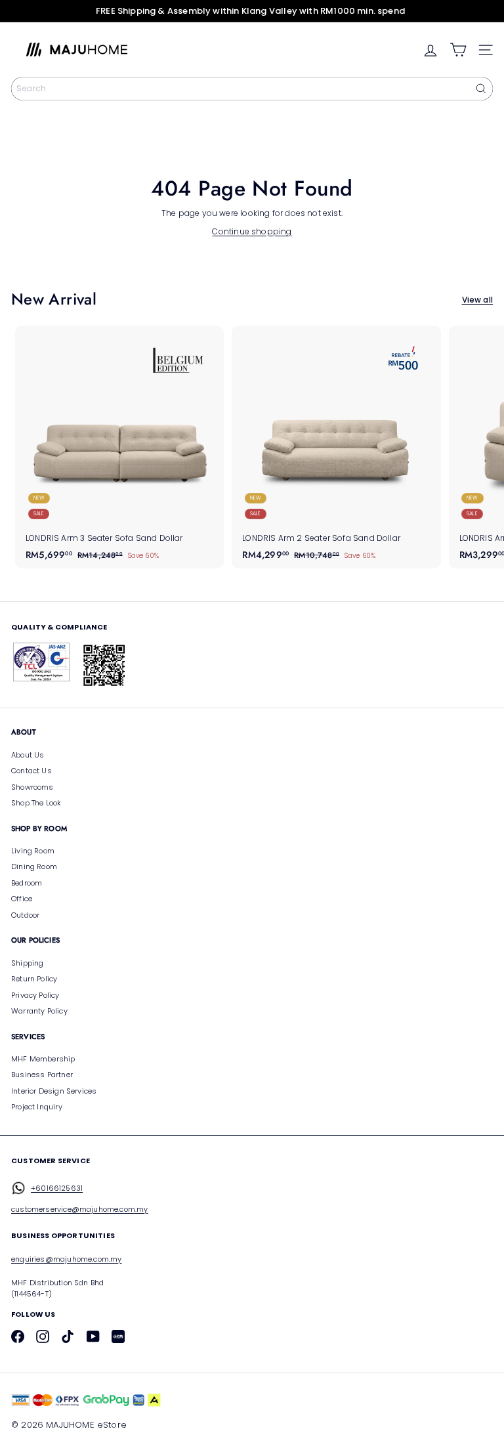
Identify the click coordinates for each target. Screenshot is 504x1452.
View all (477, 299)
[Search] (481, 88)
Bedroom (26, 883)
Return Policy (34, 978)
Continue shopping (251, 231)
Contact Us (31, 770)
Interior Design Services (53, 1091)
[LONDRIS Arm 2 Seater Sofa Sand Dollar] (336, 447)
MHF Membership (43, 1059)
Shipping (27, 963)
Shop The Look (36, 803)
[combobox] (252, 88)
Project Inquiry (36, 1106)
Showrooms (32, 787)
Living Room (32, 850)
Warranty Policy (39, 1011)
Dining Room (34, 866)
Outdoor (25, 915)
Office (21, 898)
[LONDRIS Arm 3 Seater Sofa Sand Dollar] (119, 447)
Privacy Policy (35, 995)
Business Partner (42, 1074)
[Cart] (458, 50)
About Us (27, 755)
